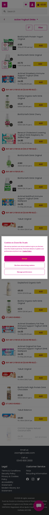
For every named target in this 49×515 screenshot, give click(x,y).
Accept (24, 258)
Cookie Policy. (27, 251)
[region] (24, 257)
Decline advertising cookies (24, 265)
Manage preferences (24, 272)
